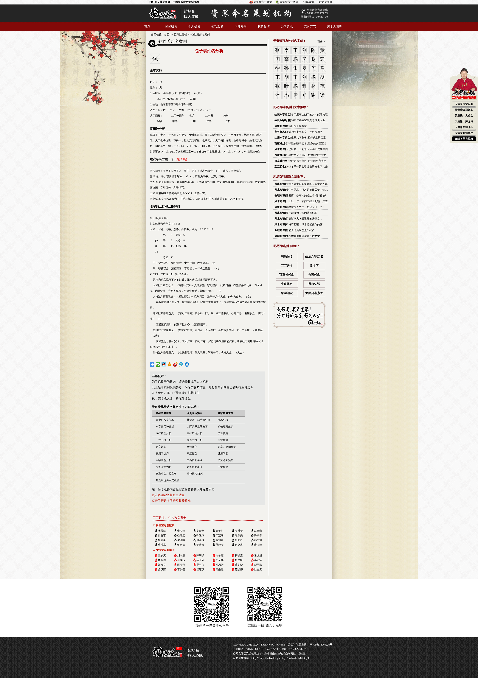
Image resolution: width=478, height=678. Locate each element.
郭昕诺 (162, 535)
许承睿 (258, 535)
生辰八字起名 (282, 114)
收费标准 (264, 26)
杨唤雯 (239, 555)
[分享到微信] (158, 364)
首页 (147, 26)
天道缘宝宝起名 (464, 104)
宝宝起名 (171, 26)
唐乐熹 (239, 535)
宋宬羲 (220, 535)
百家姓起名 (281, 143)
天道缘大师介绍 (464, 121)
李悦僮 (181, 530)
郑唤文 (162, 564)
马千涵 (200, 560)
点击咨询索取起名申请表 (168, 495)
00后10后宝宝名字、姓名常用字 (304, 131)
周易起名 (287, 256)
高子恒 (220, 530)
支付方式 (310, 26)
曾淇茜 (162, 569)
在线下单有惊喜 (464, 138)
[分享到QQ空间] (169, 364)
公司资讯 (287, 26)
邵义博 (258, 540)
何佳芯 (181, 560)
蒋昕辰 (181, 544)
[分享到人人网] (187, 364)
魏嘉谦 (162, 540)
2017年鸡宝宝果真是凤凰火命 (308, 120)
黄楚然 (200, 530)
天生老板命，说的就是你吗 (301, 213)
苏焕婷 (239, 569)
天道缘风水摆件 (464, 133)
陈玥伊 (200, 555)
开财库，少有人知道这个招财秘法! (306, 195)
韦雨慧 (220, 569)
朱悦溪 (258, 555)
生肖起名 (287, 283)
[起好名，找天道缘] (175, 659)
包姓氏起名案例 (200, 34)
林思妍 (239, 560)
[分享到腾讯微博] (181, 364)
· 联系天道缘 (325, 2)
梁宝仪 (200, 564)
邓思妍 (220, 564)
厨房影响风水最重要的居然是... (304, 218)
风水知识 (279, 126)
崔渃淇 (200, 569)
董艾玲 (239, 564)
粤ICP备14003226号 (320, 644)
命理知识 (279, 195)
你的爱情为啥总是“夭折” (300, 230)
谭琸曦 (181, 540)
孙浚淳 (200, 535)
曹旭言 (220, 540)
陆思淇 (258, 569)
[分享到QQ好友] (164, 364)
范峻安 (220, 544)
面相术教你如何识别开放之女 (303, 236)
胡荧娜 (220, 560)
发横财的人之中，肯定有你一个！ (305, 207)
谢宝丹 (181, 564)
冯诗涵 (258, 560)
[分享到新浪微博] (175, 364)
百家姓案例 (180, 34)
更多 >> (321, 41)
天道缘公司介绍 (464, 127)
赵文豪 (258, 530)
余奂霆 (239, 544)
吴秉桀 (239, 530)
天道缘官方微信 (289, 2)
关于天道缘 (334, 26)
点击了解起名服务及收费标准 (171, 500)
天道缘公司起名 (464, 109)
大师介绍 (240, 26)
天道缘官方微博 (263, 2)
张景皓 (162, 530)
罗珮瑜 (162, 560)
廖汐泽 (258, 544)
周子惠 (220, 555)
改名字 (314, 265)
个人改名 (194, 26)
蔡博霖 (162, 544)
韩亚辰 (239, 540)
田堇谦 (200, 540)
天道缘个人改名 (464, 115)
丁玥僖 (181, 569)
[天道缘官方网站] (162, 20)
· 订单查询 (308, 2)
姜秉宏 (200, 544)
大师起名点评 (314, 293)
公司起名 (217, 26)
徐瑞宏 (181, 535)
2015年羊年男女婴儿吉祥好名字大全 (307, 166)
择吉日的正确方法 (296, 126)
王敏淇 (162, 555)
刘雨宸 (181, 555)
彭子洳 (258, 564)
